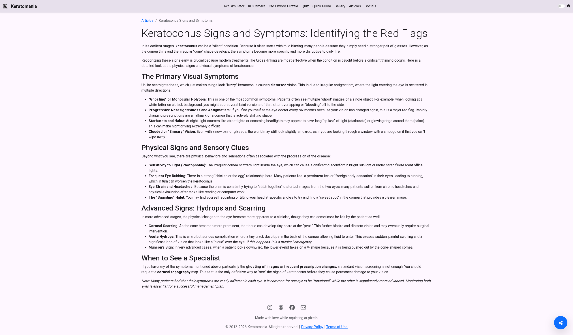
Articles (355, 6)
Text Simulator (233, 6)
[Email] (303, 308)
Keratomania (24, 6)
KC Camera (256, 6)
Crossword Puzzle (283, 6)
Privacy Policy (312, 327)
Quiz (305, 6)
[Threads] (281, 308)
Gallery (340, 6)
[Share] (560, 322)
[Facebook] (292, 308)
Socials (370, 6)
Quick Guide (321, 6)
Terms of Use (337, 327)
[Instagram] (269, 308)
